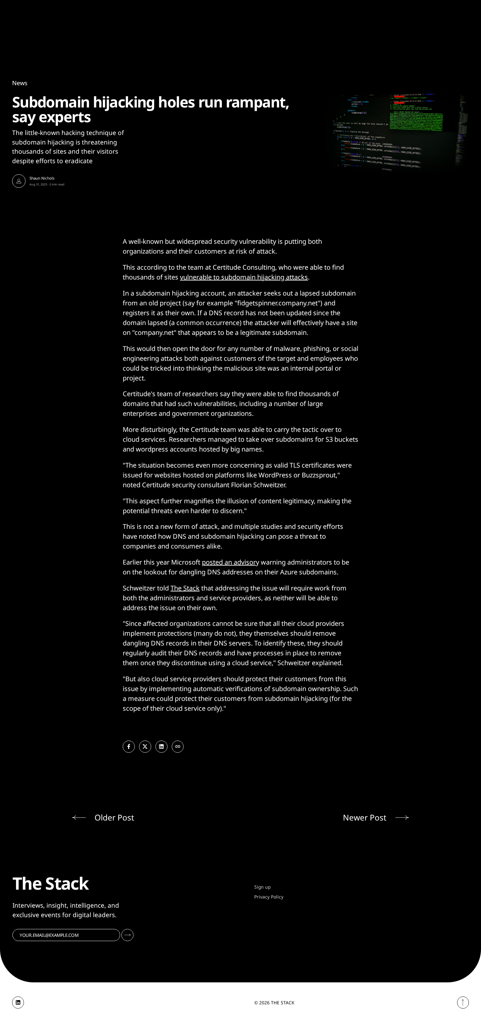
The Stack (185, 588)
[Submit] (127, 935)
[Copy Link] (178, 747)
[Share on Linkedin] (161, 747)
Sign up (262, 887)
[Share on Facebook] (129, 747)
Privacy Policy (268, 897)
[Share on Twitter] (145, 747)
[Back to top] (463, 1002)
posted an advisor (229, 562)
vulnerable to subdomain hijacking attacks (244, 277)
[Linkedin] (18, 1002)
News (19, 83)
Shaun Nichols (42, 178)
